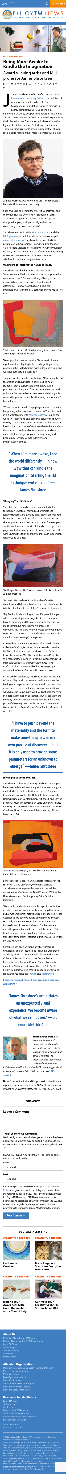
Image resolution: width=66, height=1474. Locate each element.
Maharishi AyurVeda (12, 1380)
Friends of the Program (16, 1410)
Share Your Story (11, 1350)
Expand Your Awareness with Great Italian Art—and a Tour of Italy (15, 1307)
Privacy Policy (9, 1357)
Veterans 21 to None (13, 1428)
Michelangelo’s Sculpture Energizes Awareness (48, 1266)
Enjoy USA (10, 1401)
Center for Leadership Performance (20, 1417)
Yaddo (33, 974)
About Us (9, 1334)
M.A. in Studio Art (41, 232)
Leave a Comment (16, 1111)
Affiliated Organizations (19, 1364)
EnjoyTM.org (57, 3)
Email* (5, 1174)
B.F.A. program (10, 236)
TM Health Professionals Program (19, 1384)
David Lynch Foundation (15, 1377)
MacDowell (48, 974)
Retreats (9, 1407)
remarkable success (13, 240)
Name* (6, 1163)
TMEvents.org (9, 1404)
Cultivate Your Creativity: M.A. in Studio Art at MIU (47, 1305)
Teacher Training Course (16, 1413)
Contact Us (8, 1354)
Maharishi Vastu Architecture (17, 1390)
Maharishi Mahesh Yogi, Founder (20, 1338)
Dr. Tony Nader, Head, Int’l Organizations (24, 1341)
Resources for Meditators (19, 1397)
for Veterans (10, 1424)
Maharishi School (11, 1374)
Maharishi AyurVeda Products (17, 1387)
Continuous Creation (10, 1265)
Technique (9, 1347)
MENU (5, 4)
